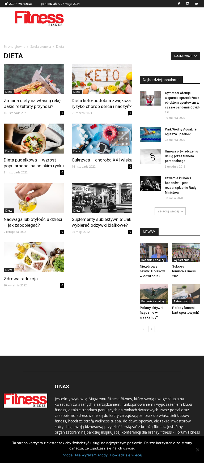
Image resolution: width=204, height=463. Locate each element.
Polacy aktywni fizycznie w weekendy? (151, 312)
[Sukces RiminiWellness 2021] (186, 252)
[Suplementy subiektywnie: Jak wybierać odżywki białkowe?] (102, 198)
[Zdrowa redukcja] (34, 257)
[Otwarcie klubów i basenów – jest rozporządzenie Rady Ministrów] (150, 183)
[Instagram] (188, 4)
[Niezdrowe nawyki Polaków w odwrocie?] (154, 252)
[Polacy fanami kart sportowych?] (186, 294)
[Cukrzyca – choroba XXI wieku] (102, 139)
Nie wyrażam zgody (91, 455)
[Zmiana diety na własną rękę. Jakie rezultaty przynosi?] (34, 79)
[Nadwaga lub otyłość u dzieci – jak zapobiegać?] (34, 198)
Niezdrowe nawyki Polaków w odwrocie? (152, 271)
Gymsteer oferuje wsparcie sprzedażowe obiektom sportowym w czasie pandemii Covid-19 (182, 102)
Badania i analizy (152, 260)
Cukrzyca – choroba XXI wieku (102, 160)
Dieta (8, 92)
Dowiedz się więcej (126, 455)
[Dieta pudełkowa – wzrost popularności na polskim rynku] (34, 139)
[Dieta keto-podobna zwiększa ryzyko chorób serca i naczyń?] (102, 79)
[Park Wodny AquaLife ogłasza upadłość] (150, 134)
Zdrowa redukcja (21, 278)
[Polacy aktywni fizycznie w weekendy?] (154, 294)
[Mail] (196, 4)
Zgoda (67, 455)
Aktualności (182, 301)
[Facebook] (179, 4)
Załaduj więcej (168, 211)
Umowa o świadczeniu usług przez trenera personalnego (181, 156)
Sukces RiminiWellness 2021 (184, 271)
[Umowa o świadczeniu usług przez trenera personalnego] (150, 156)
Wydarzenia (181, 260)
